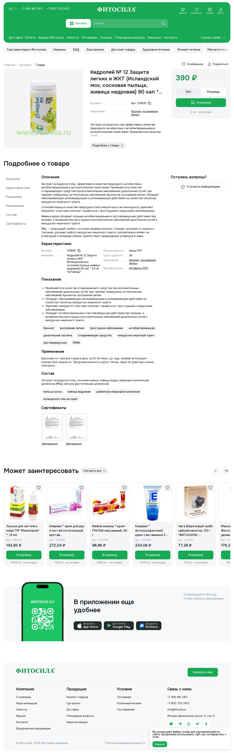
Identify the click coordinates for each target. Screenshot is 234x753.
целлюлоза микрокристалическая (118, 391)
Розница (106, 37)
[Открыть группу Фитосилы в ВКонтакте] (197, 723)
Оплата (30, 37)
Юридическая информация (33, 728)
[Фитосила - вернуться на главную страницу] (117, 10)
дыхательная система (58, 335)
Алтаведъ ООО (138, 268)
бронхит (136, 111)
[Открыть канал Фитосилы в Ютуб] (171, 723)
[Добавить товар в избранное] (38, 487)
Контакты (170, 37)
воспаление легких (72, 328)
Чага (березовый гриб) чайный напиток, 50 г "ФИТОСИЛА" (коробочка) (195, 530)
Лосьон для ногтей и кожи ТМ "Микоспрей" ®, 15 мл (22, 530)
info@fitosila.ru (176, 709)
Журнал (21, 716)
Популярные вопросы (130, 37)
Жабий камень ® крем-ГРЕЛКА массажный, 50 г (109, 530)
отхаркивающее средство (95, 335)
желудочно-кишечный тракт (136, 335)
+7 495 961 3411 (32, 8)
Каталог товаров (77, 697)
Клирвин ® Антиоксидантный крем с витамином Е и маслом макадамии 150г (151, 530)
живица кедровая (79, 391)
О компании (23, 697)
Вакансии (154, 37)
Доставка (15, 37)
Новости (73, 37)
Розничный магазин (129, 703)
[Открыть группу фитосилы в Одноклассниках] (206, 723)
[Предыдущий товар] (216, 470)
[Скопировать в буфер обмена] (149, 103)
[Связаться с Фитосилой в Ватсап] (188, 723)
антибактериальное (141, 328)
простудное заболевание (106, 328)
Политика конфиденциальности (125, 743)
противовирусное (55, 342)
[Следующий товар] (226, 470)
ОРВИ (76, 342)
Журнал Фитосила (51, 37)
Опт (188, 92)
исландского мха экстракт (61, 399)
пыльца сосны (53, 391)
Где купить (73, 703)
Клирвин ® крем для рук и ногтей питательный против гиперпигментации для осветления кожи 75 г (66, 530)
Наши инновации (26, 703)
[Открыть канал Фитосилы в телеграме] (180, 723)
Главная (9, 65)
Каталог (26, 65)
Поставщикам (126, 709)
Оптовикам (89, 37)
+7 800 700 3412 (57, 8)
